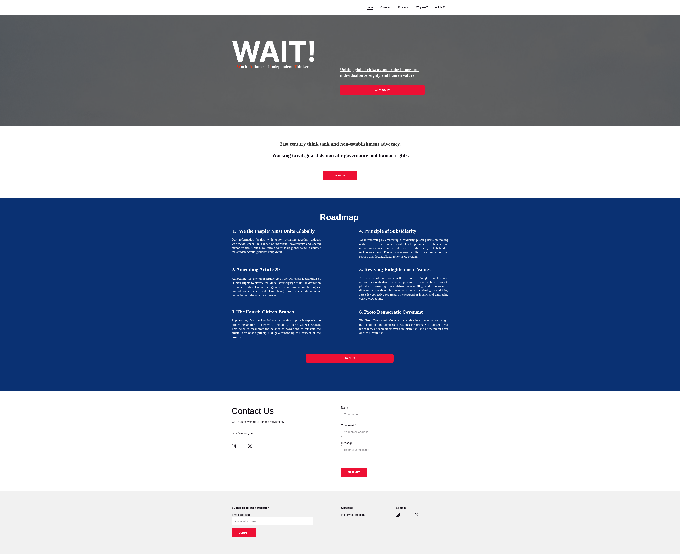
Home (370, 7)
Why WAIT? (382, 90)
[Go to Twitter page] (250, 446)
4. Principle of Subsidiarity (387, 231)
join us (340, 175)
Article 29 (440, 7)
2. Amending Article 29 (256, 269)
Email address (241, 514)
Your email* (348, 425)
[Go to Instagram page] (235, 446)
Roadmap (403, 7)
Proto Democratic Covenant (393, 312)
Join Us (349, 358)
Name (345, 407)
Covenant (385, 7)
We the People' (254, 231)
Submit (354, 472)
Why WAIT (422, 7)
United (255, 248)
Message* (347, 443)
